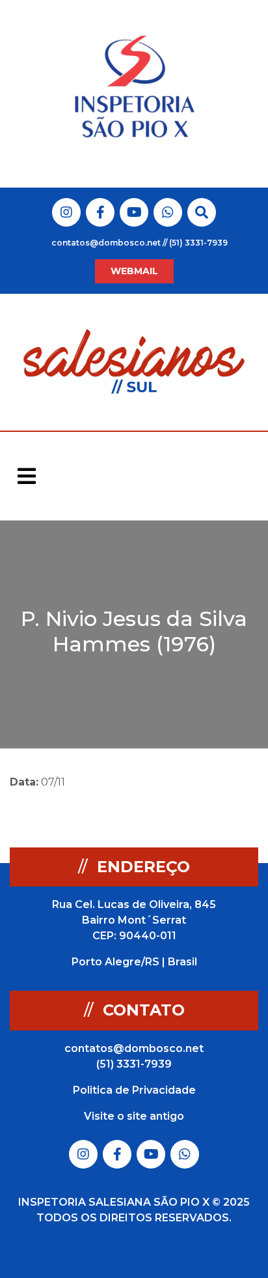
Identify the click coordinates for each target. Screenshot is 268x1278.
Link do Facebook (100, 212)
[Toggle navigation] (27, 476)
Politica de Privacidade (134, 1090)
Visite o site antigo (134, 1116)
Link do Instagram (66, 212)
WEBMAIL (134, 271)
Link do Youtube (134, 212)
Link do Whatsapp (168, 212)
